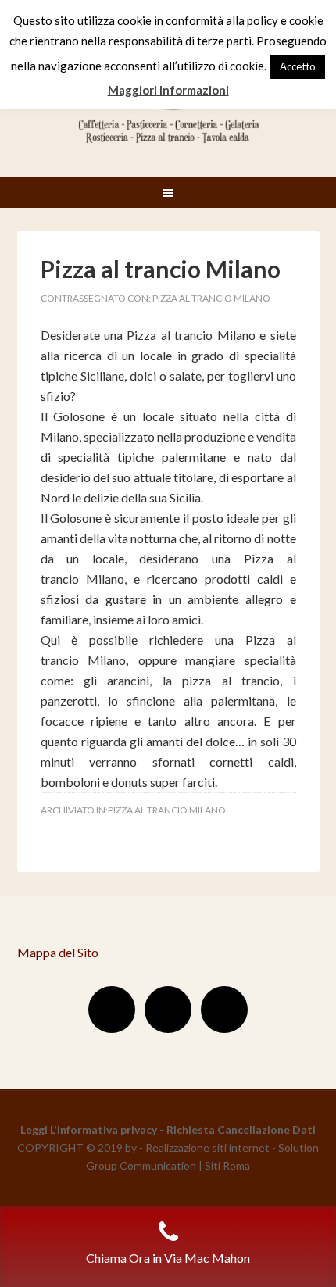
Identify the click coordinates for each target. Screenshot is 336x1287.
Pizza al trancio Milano (161, 269)
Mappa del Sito (57, 952)
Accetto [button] (298, 66)
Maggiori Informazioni (168, 90)
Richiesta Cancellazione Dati (241, 1129)
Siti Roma (227, 1165)
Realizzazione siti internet (207, 1147)
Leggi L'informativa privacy (88, 1129)
